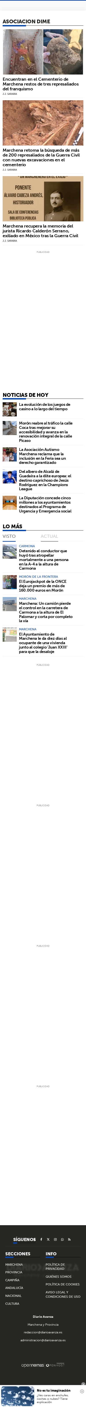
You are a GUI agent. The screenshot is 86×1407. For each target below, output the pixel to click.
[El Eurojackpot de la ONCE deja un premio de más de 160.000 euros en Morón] (10, 582)
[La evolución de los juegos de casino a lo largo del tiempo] (10, 409)
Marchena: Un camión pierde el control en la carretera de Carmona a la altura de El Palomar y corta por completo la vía (46, 612)
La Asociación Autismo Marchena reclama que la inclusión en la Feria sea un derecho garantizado (42, 456)
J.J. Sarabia (10, 94)
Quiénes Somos (58, 1276)
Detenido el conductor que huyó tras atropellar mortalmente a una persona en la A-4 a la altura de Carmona (44, 559)
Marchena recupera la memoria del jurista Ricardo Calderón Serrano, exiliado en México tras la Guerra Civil (40, 230)
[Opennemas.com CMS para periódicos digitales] (43, 1365)
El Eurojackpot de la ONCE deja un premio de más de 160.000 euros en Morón (43, 586)
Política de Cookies (63, 1284)
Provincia (13, 1272)
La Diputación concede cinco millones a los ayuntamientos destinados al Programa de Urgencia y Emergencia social (45, 504)
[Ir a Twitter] (48, 1239)
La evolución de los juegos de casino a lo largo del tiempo (44, 406)
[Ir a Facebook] (41, 1239)
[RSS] (69, 1239)
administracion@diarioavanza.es (43, 1340)
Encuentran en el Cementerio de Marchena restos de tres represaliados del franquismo (41, 84)
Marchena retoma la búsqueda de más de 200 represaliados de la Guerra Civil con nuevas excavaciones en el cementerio (41, 157)
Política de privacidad (55, 1267)
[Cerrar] (82, 1391)
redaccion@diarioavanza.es (43, 1332)
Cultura (12, 1303)
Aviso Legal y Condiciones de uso (63, 1294)
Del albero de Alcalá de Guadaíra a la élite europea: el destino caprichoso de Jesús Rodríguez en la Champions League (45, 480)
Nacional (13, 1295)
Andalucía (14, 1287)
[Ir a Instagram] (55, 1239)
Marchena (14, 1264)
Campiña (12, 1280)
